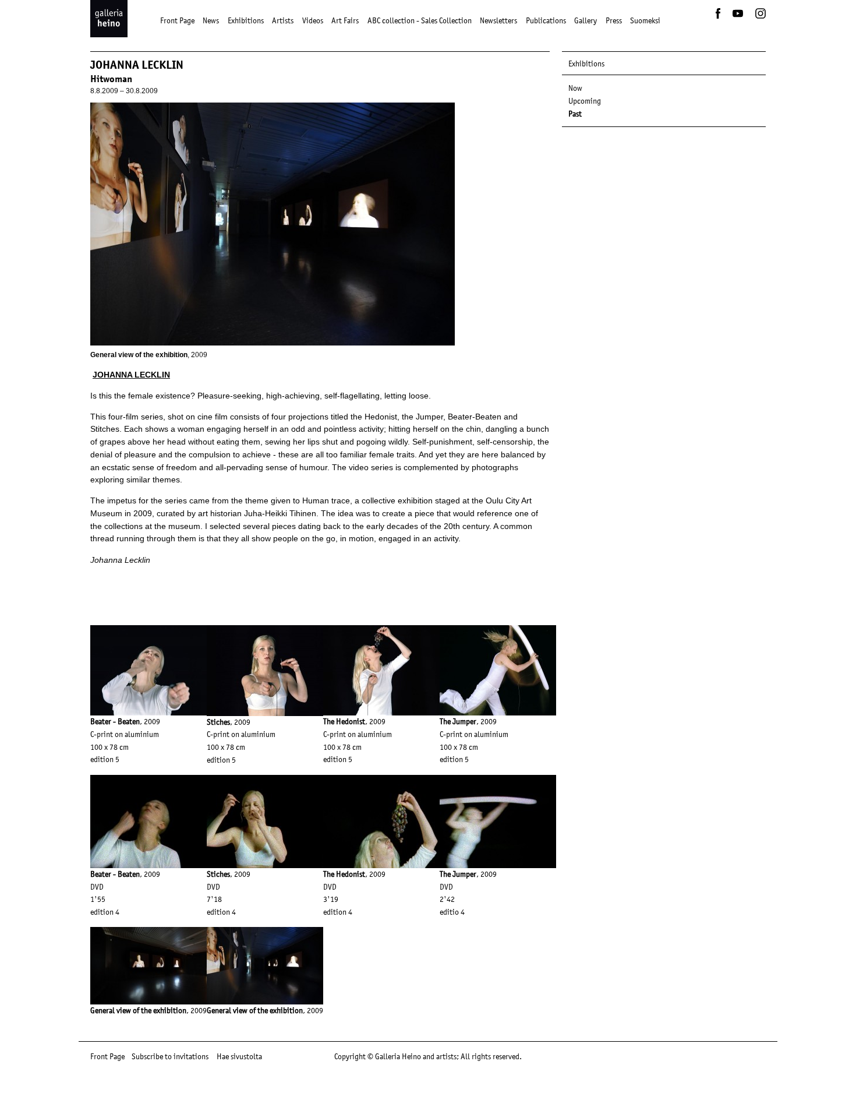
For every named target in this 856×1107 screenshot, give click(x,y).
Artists (282, 20)
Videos (312, 20)
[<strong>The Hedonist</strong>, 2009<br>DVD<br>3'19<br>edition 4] (381, 780)
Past (575, 113)
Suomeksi (645, 20)
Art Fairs (345, 20)
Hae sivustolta (239, 1056)
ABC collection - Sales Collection (419, 20)
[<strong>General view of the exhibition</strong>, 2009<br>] (148, 932)
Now (575, 88)
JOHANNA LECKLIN (131, 374)
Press (614, 20)
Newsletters (498, 20)
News (211, 20)
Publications (546, 20)
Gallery (585, 20)
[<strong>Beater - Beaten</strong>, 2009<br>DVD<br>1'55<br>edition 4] (148, 780)
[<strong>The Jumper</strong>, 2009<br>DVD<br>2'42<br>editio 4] (498, 780)
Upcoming (584, 100)
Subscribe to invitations (170, 1056)
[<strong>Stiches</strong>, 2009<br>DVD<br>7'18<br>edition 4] (265, 780)
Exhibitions (246, 20)
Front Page (177, 20)
